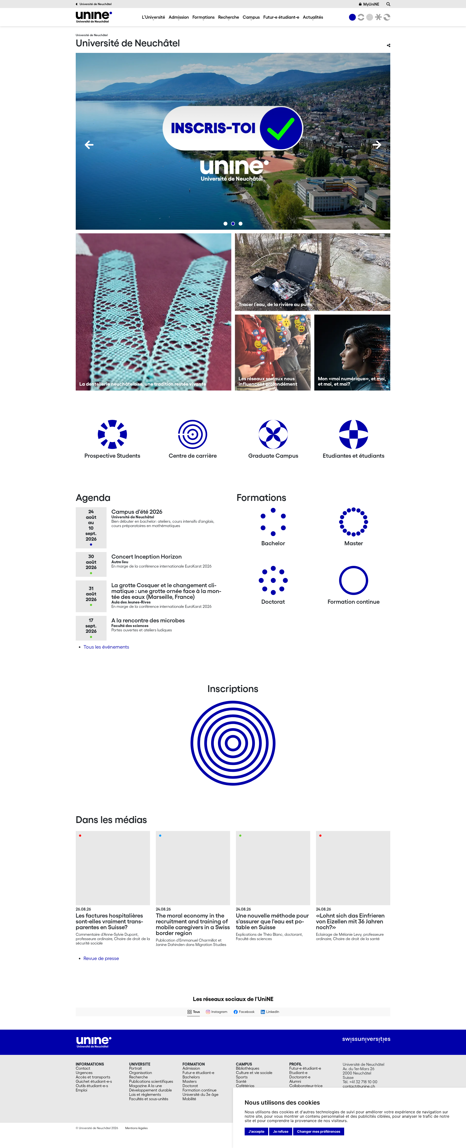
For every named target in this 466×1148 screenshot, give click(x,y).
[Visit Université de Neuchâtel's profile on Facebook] (83, 1029)
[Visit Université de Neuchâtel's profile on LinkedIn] (243, 1029)
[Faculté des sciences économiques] (386, 17)
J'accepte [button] (256, 1131)
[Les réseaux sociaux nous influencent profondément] (273, 353)
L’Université (153, 17)
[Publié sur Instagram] (224, 1029)
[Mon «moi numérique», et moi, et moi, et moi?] (352, 353)
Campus (251, 17)
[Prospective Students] (112, 436)
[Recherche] (388, 4)
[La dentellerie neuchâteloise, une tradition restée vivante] (153, 312)
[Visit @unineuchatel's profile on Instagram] (163, 1029)
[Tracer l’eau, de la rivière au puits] (313, 272)
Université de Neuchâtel (96, 4)
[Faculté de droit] (377, 17)
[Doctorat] (273, 582)
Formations (203, 17)
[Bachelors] (273, 523)
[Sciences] (369, 17)
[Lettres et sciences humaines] (360, 17)
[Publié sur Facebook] (144, 1029)
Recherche (228, 17)
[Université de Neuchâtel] (94, 17)
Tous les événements (106, 647)
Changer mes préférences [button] (318, 1131)
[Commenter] (90, 1061)
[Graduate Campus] (273, 436)
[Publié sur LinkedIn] (304, 1029)
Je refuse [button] (280, 1131)
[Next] (377, 145)
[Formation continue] (353, 582)
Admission (179, 17)
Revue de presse (101, 958)
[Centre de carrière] (193, 436)
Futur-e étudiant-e (281, 17)
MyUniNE (371, 4)
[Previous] (89, 145)
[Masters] (353, 523)
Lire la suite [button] (88, 1051)
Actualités (313, 17)
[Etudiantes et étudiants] (353, 436)
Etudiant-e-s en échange (232, 734)
